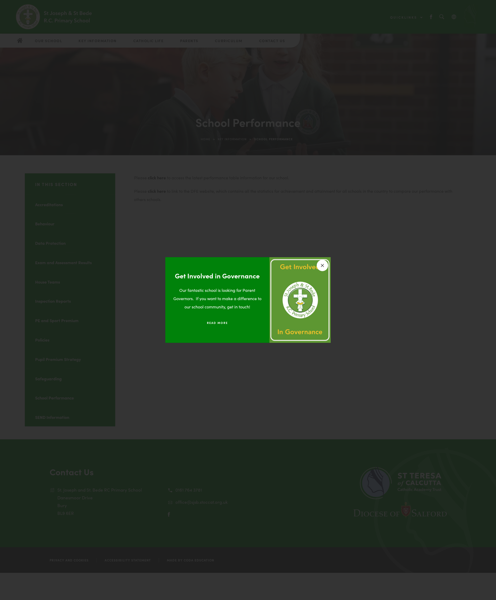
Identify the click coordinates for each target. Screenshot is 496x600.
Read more (217, 323)
